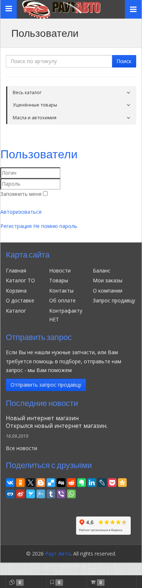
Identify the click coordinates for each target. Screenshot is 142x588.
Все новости (21, 448)
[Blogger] (40, 481)
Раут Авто (58, 553)
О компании (107, 290)
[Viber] (61, 493)
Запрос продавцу (114, 300)
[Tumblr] (51, 493)
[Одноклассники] (20, 481)
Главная (16, 270)
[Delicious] (51, 481)
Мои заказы (107, 280)
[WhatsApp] (71, 493)
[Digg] (61, 481)
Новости (60, 270)
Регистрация (16, 226)
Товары (58, 280)
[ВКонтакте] (10, 481)
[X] (30, 481)
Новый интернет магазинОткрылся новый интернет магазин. (56, 422)
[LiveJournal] (102, 481)
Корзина (16, 290)
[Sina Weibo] (20, 493)
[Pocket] (112, 481)
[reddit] (71, 481)
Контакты (61, 290)
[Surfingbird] (30, 493)
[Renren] (10, 493)
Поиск (124, 61)
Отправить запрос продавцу (46, 384)
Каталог (16, 310)
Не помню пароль (55, 226)
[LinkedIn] (91, 481)
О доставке (20, 300)
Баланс (101, 270)
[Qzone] (122, 481)
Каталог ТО (20, 280)
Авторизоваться (21, 211)
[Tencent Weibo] (40, 493)
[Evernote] (81, 481)
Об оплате (62, 300)
